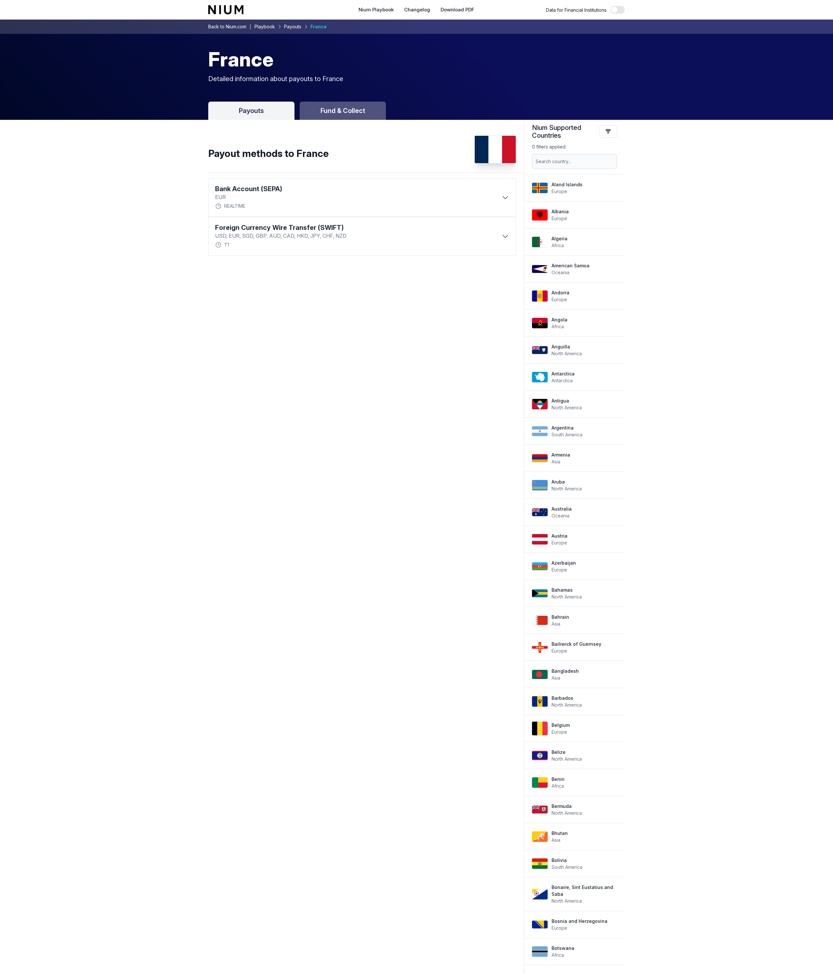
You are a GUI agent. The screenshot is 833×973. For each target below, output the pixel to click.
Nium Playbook (376, 10)
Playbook (264, 26)
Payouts (292, 26)
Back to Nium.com (227, 26)
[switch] (617, 10)
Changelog (417, 10)
